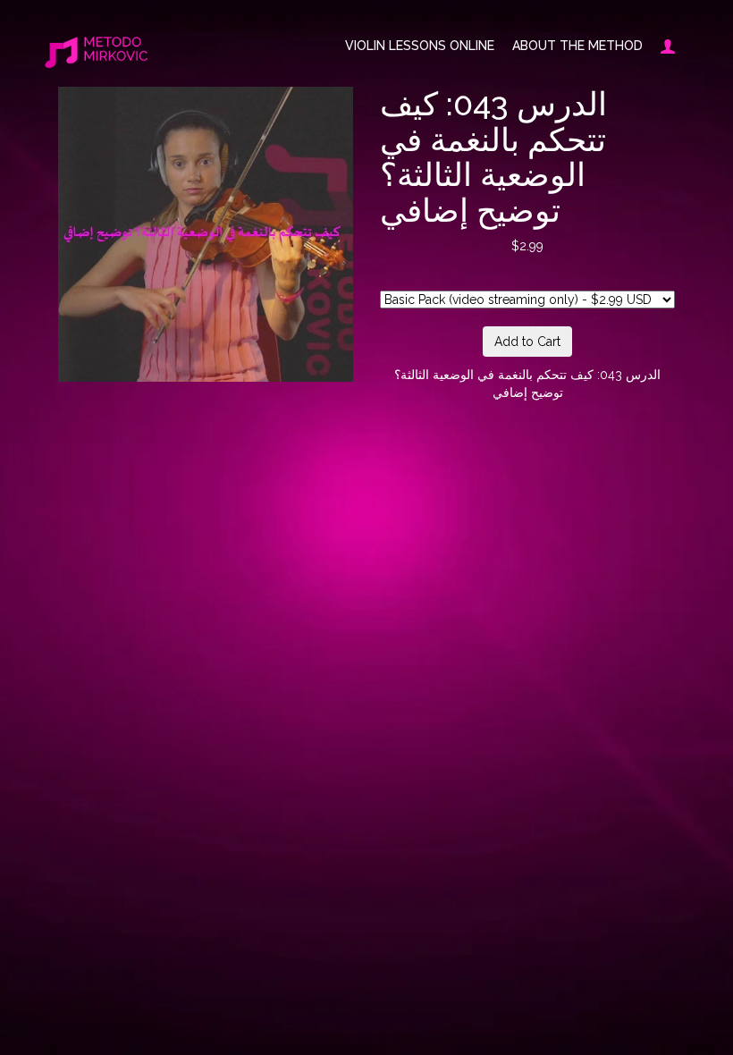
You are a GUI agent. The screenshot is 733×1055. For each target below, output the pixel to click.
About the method (577, 45)
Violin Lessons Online (419, 45)
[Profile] (663, 46)
